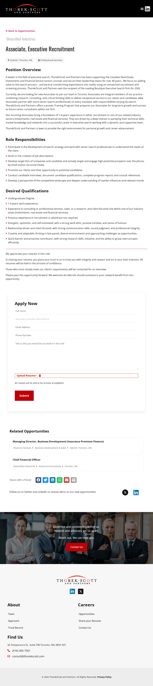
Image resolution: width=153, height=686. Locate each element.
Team (11, 614)
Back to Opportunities (21, 31)
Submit (24, 395)
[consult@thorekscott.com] (8, 656)
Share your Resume (90, 620)
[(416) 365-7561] (8, 650)
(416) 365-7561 (21, 650)
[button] (142, 8)
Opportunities (87, 614)
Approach (13, 620)
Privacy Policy (104, 677)
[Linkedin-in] (72, 591)
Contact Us (85, 627)
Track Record (15, 627)
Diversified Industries (20, 39)
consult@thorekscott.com (28, 656)
